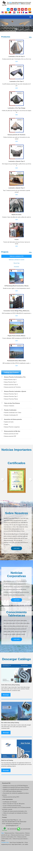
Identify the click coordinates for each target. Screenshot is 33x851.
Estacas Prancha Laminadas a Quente (15, 391)
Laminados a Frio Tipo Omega (16, 108)
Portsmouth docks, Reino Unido (16, 360)
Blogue (3, 840)
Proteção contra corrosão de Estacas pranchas (16, 592)
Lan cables (25, 844)
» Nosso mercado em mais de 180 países (13, 803)
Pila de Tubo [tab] (16, 263)
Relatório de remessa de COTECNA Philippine (15, 785)
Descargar (6, 694)
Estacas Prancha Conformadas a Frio (15, 377)
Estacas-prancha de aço (17, 835)
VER (16, 61)
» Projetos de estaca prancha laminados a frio (14, 811)
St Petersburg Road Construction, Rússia (16, 285)
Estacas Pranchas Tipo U (11, 394)
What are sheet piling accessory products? (15, 628)
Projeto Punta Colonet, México (16, 335)
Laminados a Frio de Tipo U (17, 56)
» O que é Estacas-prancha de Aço (11, 805)
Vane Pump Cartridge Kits (16, 842)
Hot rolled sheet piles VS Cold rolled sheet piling (16, 623)
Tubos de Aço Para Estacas (12, 403)
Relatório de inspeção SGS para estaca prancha (16, 787)
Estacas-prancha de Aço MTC (11, 797)
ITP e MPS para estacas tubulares (12, 791)
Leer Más (16, 548)
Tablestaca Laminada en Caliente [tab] (16, 259)
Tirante (16, 239)
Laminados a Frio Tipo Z (16, 81)
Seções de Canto (16, 214)
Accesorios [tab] (16, 266)
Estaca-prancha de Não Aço (12, 431)
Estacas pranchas (9, 833)
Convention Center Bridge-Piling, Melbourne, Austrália (17, 311)
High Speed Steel (16, 844)
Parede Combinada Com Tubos (12, 412)
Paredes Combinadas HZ (11, 415)
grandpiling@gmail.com (12, 825)
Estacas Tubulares (9, 405)
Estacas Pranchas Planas (11, 399)
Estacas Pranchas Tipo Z (11, 396)
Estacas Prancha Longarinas (12, 427)
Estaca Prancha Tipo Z (10, 382)
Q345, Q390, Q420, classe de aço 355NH (15, 631)
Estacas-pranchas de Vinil (11, 433)
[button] (2, 25)
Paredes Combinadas (10, 410)
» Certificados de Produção (9, 801)
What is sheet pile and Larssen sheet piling (15, 620)
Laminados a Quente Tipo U (16, 161)
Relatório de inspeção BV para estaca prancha (15, 789)
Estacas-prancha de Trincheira (16, 134)
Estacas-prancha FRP (10, 436)
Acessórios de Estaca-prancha (13, 419)
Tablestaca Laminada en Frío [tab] (16, 256)
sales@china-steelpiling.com (13, 823)
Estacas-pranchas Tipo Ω (11, 384)
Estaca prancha (20, 833)
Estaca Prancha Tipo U (10, 379)
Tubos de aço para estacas (20, 838)
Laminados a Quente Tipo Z (16, 188)
